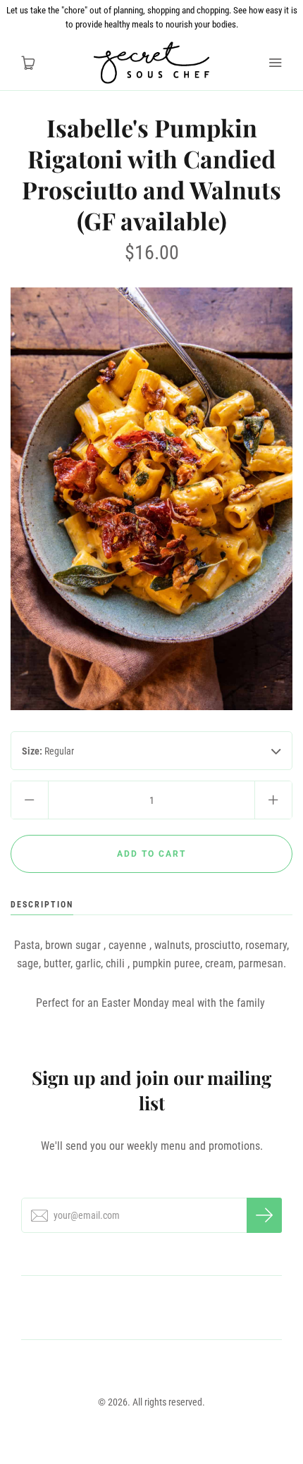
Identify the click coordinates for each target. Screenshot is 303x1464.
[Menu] (275, 63)
